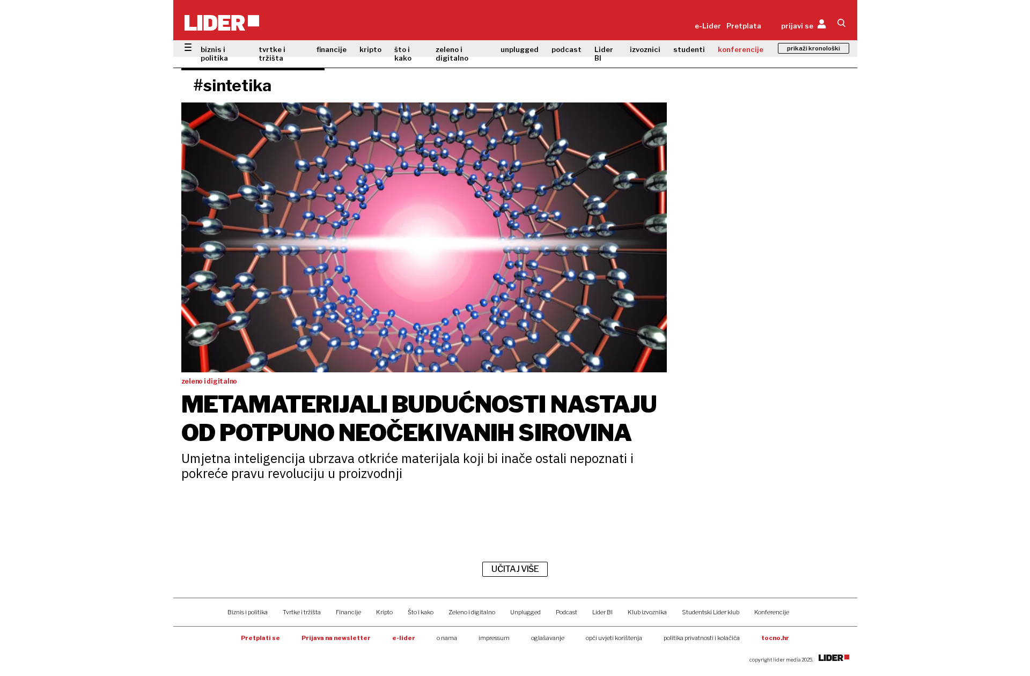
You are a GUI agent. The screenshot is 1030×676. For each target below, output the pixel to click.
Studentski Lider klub (710, 612)
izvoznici (645, 49)
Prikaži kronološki (813, 48)
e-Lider (708, 25)
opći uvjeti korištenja (614, 638)
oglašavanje (547, 638)
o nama (447, 638)
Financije (348, 612)
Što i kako (420, 612)
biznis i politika (214, 53)
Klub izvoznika (647, 612)
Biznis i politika (247, 612)
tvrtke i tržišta (272, 53)
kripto (370, 49)
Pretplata (743, 25)
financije (332, 49)
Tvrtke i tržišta (302, 612)
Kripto (384, 612)
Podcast (566, 612)
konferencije (740, 49)
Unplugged (525, 612)
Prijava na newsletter (336, 638)
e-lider (403, 638)
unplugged (520, 49)
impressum (494, 638)
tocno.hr (775, 638)
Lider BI (603, 53)
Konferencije (771, 612)
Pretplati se (260, 638)
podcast (566, 49)
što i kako (402, 53)
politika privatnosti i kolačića (702, 638)
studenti (689, 49)
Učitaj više (515, 569)
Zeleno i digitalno (471, 612)
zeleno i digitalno (452, 53)
